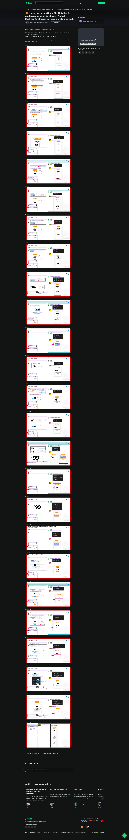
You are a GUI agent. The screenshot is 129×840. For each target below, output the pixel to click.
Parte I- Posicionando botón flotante (48, 753)
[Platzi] (28, 3)
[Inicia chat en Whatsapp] (124, 835)
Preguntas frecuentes (35, 832)
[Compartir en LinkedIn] (86, 52)
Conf (88, 3)
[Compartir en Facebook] (79, 52)
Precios (94, 3)
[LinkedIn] (35, 827)
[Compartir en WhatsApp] (89, 52)
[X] (29, 827)
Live (84, 3)
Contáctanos (46, 832)
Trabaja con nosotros (80, 832)
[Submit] (36, 3)
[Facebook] (26, 827)
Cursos (67, 3)
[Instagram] (32, 827)
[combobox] (48, 2)
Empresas (73, 3)
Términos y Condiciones (67, 832)
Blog (79, 3)
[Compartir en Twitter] (83, 52)
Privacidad (55, 832)
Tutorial (27, 9)
